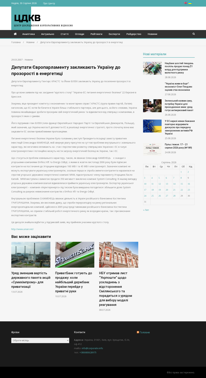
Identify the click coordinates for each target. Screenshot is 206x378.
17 (145, 190)
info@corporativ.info (92, 348)
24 (145, 196)
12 (160, 184)
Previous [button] (13, 278)
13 (167, 184)
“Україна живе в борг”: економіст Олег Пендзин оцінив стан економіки (178, 86)
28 (174, 196)
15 (182, 184)
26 (160, 196)
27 (167, 196)
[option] (31, 267)
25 (152, 196)
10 (145, 184)
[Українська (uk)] (190, 3)
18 (152, 190)
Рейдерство (133, 34)
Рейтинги (96, 34)
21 (174, 190)
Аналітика (28, 34)
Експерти (114, 34)
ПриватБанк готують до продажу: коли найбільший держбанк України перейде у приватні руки (73, 282)
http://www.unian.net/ (22, 229)
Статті (65, 34)
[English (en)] (185, 3)
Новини (152, 34)
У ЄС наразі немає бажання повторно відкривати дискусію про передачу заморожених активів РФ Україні (180, 127)
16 (189, 184)
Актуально (47, 34)
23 (189, 190)
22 (182, 190)
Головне (145, 332)
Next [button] (136, 278)
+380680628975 (88, 352)
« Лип (146, 209)
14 (174, 184)
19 (160, 190)
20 (167, 190)
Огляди (79, 34)
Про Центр (49, 3)
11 (152, 184)
